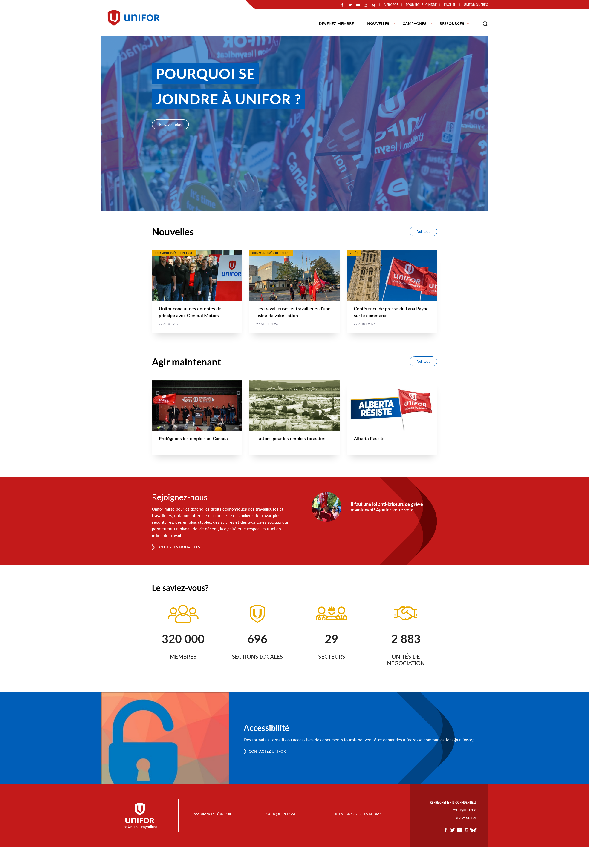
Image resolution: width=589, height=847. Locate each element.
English (450, 4)
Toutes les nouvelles (178, 547)
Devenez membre (336, 23)
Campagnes (415, 23)
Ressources (452, 23)
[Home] (135, 18)
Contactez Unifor (267, 751)
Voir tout (423, 231)
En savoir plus (170, 124)
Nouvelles (378, 23)
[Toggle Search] (483, 24)
